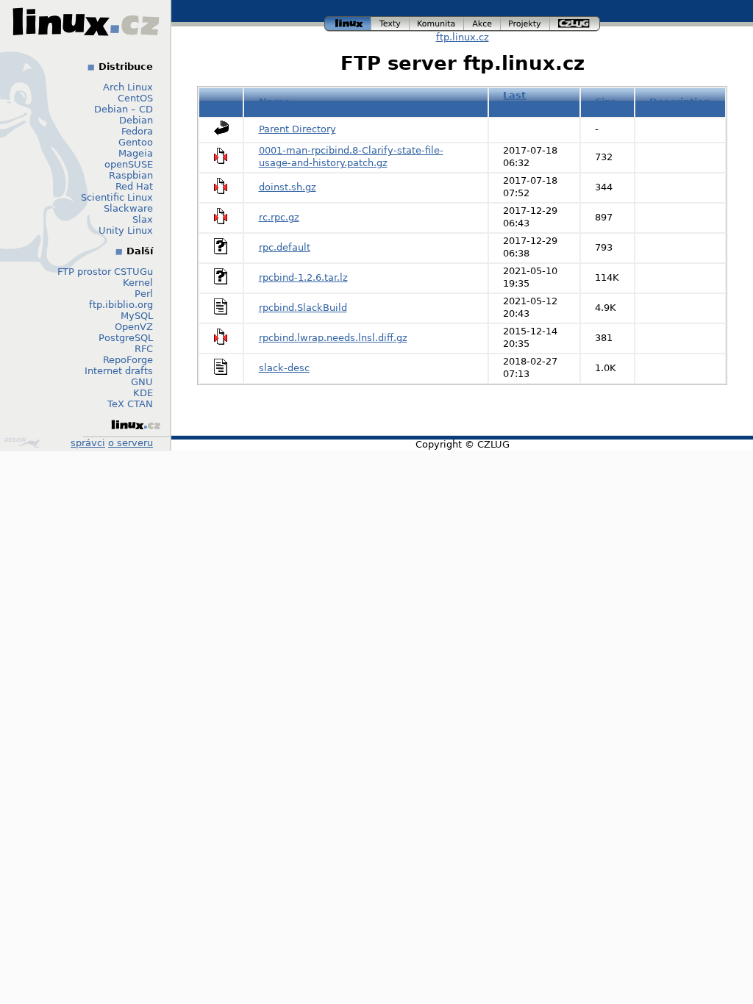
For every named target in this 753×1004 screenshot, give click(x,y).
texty (390, 21)
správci (88, 442)
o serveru (130, 442)
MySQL (137, 315)
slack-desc (284, 367)
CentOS (135, 98)
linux (348, 21)
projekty (526, 21)
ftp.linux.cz (462, 37)
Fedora (137, 131)
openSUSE (128, 164)
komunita (437, 21)
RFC (144, 348)
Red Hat (134, 186)
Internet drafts (119, 370)
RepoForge (128, 359)
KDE (143, 392)
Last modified (526, 101)
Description (679, 101)
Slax (142, 219)
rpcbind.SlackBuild (303, 307)
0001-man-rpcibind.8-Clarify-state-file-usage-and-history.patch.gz (351, 156)
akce (482, 21)
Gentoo (135, 142)
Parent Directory (297, 129)
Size (606, 101)
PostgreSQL (126, 337)
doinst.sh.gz (287, 187)
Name (274, 101)
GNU (142, 381)
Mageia (135, 153)
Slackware (128, 208)
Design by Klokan (23, 442)
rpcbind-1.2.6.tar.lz (303, 277)
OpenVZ (134, 326)
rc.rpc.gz (279, 217)
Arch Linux (128, 87)
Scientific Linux (117, 197)
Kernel (138, 282)
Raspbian (131, 175)
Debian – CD (123, 109)
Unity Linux (126, 230)
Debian (136, 120)
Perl (144, 293)
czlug (575, 21)
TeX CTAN (130, 403)
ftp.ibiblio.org (121, 304)
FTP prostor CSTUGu (105, 271)
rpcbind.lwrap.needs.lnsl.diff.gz (333, 337)
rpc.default (284, 247)
